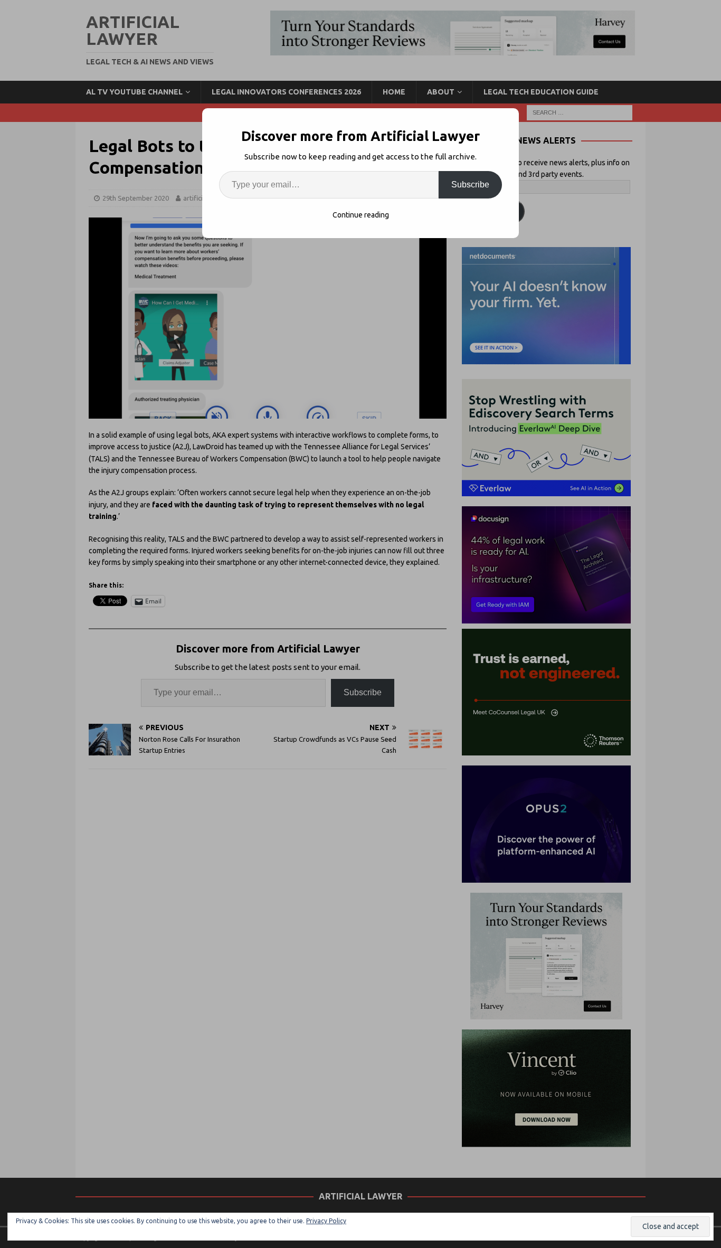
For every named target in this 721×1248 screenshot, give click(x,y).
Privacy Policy (326, 1220)
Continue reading (361, 215)
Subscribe (470, 184)
